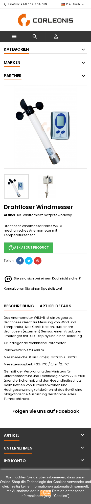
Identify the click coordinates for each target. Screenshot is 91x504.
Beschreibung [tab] (19, 306)
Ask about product (28, 248)
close (45, 493)
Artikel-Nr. (13, 215)
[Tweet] (29, 261)
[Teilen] (20, 261)
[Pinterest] (37, 261)
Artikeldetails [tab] (55, 306)
